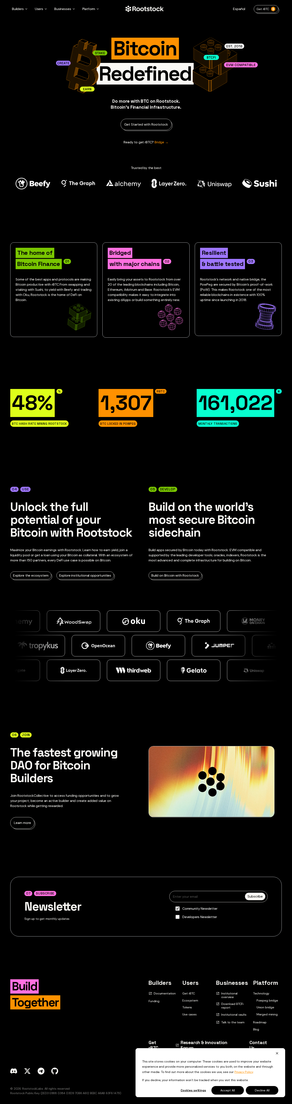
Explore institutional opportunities (85, 575)
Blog (256, 1029)
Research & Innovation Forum (204, 1045)
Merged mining (267, 1014)
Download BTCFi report (232, 1005)
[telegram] (41, 1071)
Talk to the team (232, 1022)
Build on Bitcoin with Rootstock (175, 575)
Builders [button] (18, 9)
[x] (27, 1071)
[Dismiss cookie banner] (277, 1053)
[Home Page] (144, 9)
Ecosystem (190, 1000)
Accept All (227, 1090)
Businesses (232, 983)
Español (239, 9)
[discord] (13, 1071)
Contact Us (258, 1045)
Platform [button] (88, 9)
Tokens (187, 1007)
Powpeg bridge (267, 1000)
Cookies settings (193, 1090)
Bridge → (146, 142)
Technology (261, 993)
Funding (154, 1001)
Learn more (22, 823)
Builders (160, 983)
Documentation (165, 993)
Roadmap (260, 1022)
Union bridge (265, 1007)
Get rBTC (263, 9)
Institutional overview (229, 995)
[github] (54, 1071)
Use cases (189, 1014)
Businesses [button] (62, 9)
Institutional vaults (233, 1014)
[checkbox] (218, 913)
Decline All (262, 1090)
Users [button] (39, 9)
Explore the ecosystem (31, 575)
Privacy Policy (243, 1072)
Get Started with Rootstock (146, 124)
